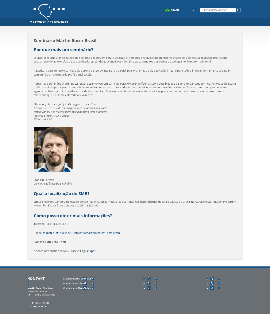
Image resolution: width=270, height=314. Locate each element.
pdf (63, 242)
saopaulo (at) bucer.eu (57, 233)
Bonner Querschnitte (74, 283)
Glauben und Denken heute (78, 288)
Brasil (175, 10)
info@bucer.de (38, 306)
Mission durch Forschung (77, 278)
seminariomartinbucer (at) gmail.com (96, 233)
